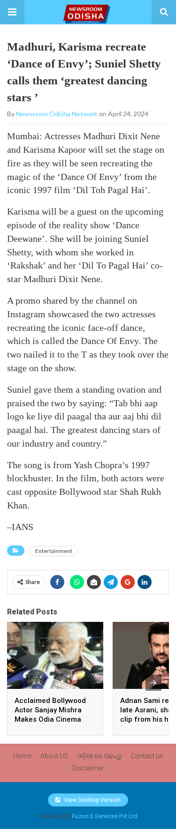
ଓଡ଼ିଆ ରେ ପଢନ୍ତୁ (99, 756)
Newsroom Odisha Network (57, 114)
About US (54, 756)
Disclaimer (88, 768)
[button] (12, 12)
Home (22, 756)
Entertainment (53, 550)
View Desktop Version (91, 800)
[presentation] (153, 683)
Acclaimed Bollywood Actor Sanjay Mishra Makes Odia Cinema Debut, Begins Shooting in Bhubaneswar (53, 719)
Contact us (147, 756)
